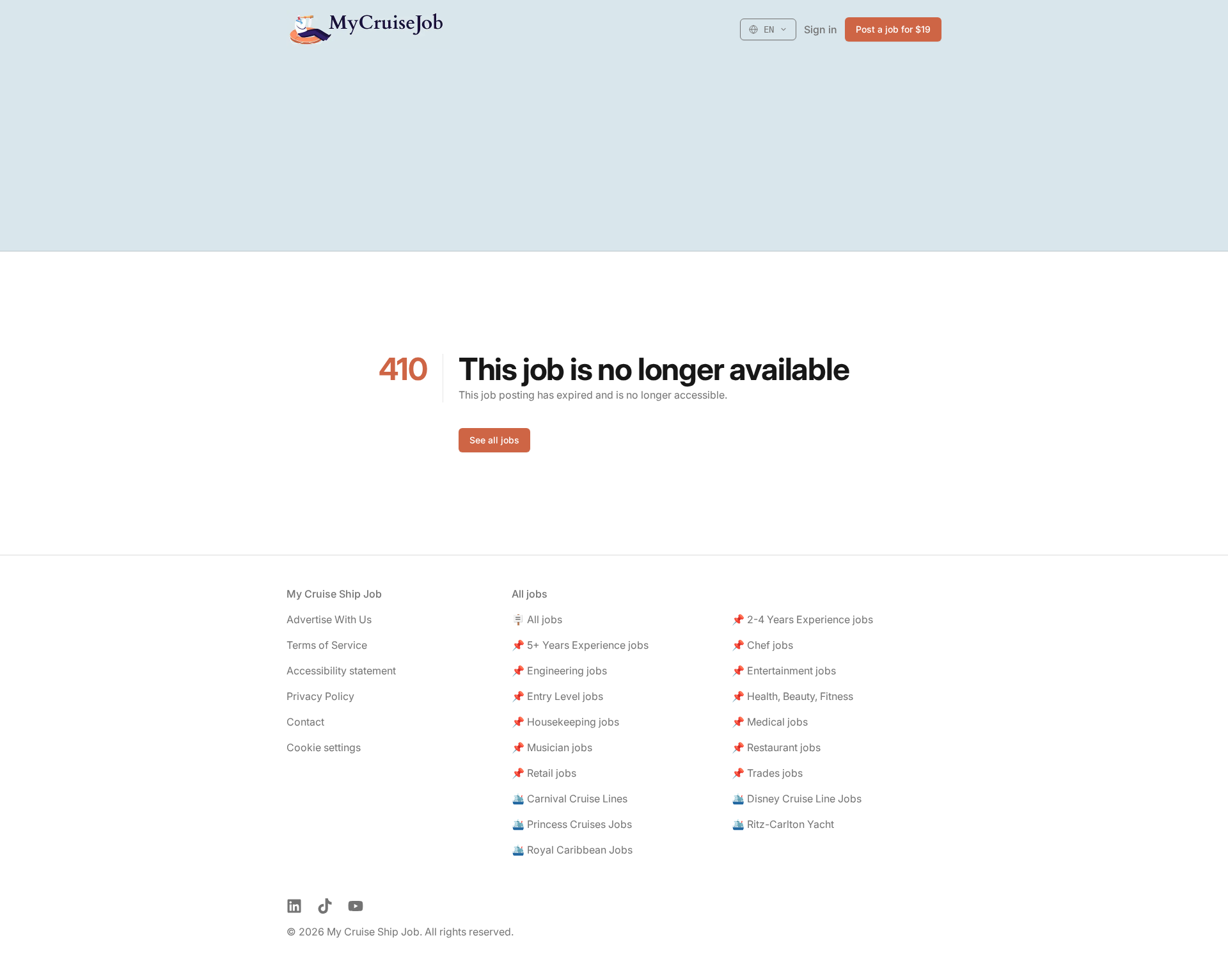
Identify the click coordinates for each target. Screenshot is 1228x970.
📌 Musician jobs (552, 747)
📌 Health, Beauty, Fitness (792, 696)
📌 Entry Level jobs (557, 696)
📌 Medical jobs (770, 721)
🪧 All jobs (537, 619)
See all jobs (494, 439)
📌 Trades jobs (767, 773)
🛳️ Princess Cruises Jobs (572, 824)
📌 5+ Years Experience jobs (580, 645)
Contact (305, 721)
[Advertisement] (614, 154)
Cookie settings (324, 747)
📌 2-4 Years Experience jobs (802, 619)
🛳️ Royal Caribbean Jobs (572, 849)
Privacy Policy (320, 696)
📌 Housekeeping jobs (565, 721)
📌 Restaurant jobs (776, 747)
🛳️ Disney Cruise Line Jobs (797, 798)
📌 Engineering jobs (559, 670)
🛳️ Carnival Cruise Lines (569, 798)
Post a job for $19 (893, 29)
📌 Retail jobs (544, 773)
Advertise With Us (329, 619)
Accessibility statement (341, 670)
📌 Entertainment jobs (784, 670)
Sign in (820, 29)
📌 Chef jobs (762, 645)
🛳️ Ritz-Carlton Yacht (783, 824)
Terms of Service (327, 645)
